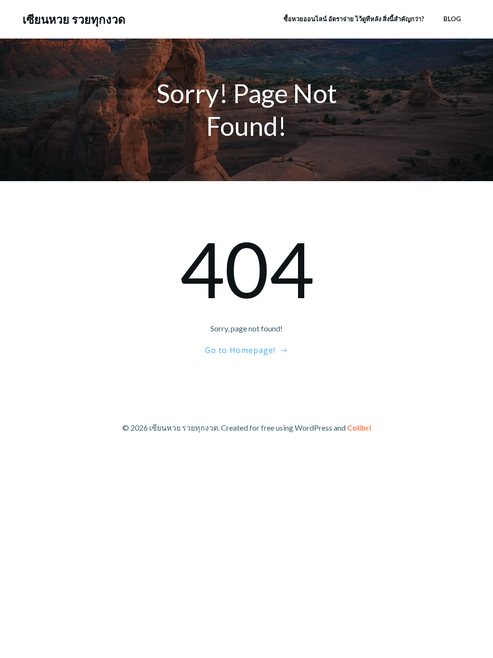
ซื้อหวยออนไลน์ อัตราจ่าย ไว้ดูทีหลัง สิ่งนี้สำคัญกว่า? (354, 19)
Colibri (359, 427)
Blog (452, 19)
